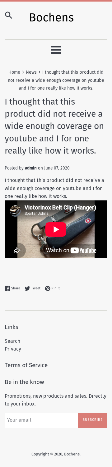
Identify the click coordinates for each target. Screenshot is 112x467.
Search (12, 341)
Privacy (13, 349)
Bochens (72, 454)
